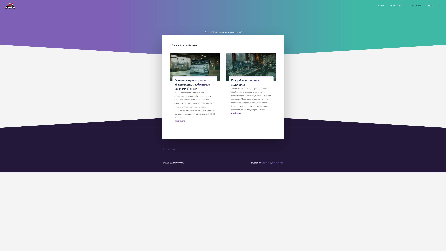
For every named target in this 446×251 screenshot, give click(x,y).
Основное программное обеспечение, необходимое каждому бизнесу (192, 84)
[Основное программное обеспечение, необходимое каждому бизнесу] (195, 67)
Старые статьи (169, 149)
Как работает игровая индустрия (245, 82)
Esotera (266, 162)
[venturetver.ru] (10, 5)
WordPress (277, 162)
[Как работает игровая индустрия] (251, 67)
